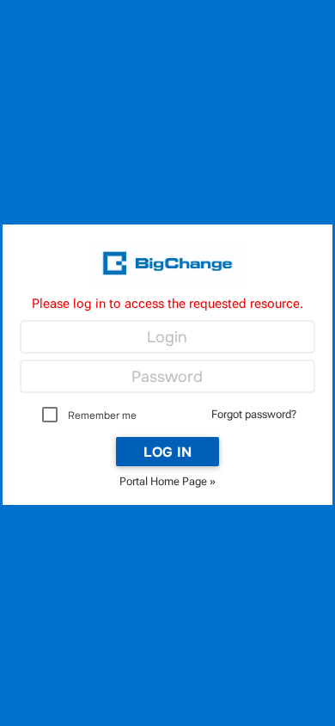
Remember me (102, 415)
